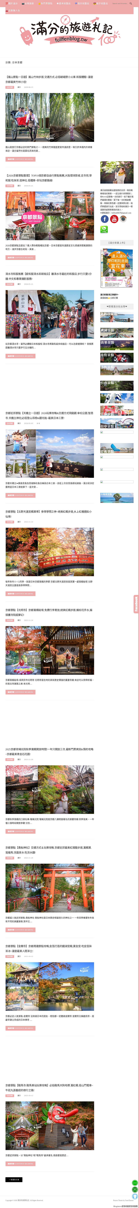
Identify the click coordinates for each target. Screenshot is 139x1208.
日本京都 (10, 87)
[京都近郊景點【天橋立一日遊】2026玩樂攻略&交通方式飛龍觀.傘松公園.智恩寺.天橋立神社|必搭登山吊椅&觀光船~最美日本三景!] (49, 453)
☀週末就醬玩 (64, 3)
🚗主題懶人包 (12, 10)
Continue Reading (24, 159)
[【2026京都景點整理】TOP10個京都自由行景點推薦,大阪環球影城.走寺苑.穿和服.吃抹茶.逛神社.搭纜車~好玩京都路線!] (49, 216)
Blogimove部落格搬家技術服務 (125, 1206)
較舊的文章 (15, 1180)
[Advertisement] (49, 388)
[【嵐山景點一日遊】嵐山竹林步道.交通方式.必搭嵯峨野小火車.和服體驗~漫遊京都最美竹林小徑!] (49, 117)
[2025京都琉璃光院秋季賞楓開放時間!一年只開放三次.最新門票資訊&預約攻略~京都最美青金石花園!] (49, 789)
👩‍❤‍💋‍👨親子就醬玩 (100, 3)
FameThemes (129, 1200)
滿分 (19, 87)
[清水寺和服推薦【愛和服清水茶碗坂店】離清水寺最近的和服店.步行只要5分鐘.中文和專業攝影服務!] (49, 314)
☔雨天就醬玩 (82, 3)
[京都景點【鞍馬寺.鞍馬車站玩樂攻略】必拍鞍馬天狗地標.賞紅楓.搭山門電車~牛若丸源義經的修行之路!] (49, 1126)
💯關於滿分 (11, 3)
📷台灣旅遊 (28, 3)
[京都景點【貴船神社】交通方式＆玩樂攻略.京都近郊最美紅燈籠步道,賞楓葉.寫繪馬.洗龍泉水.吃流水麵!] (49, 888)
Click (136, 604)
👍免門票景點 (45, 3)
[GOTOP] (135, 1196)
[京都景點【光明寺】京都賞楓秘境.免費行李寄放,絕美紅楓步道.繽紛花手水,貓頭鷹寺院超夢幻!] (49, 650)
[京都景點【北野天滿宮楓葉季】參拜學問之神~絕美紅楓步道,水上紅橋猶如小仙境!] (49, 552)
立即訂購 (114, 298)
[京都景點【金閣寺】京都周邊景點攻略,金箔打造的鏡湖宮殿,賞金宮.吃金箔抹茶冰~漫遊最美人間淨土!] (49, 986)
